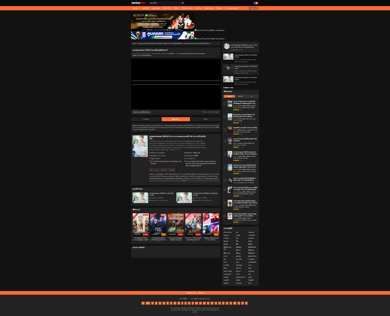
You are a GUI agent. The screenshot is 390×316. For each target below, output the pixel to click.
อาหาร (238, 274)
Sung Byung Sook (195, 166)
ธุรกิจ (234, 145)
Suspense (251, 232)
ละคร (234, 121)
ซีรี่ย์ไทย (240, 130)
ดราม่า (235, 107)
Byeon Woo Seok (197, 161)
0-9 (148, 303)
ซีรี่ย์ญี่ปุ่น (238, 247)
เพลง (156, 170)
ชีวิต (237, 241)
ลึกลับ (246, 194)
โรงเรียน (226, 283)
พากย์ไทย (243, 107)
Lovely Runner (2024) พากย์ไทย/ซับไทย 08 (205, 194)
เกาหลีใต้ (195, 156)
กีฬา (237, 238)
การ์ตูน (238, 235)
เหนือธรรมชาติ (240, 132)
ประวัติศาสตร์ (250, 130)
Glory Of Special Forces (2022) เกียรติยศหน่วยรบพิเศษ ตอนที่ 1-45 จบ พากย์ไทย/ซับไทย (245, 103)
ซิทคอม (226, 244)
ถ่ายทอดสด (251, 259)
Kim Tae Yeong (172, 161)
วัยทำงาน (238, 268)
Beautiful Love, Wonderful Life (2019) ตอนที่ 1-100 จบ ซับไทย (244, 116)
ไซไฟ (249, 283)
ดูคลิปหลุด (201, 293)
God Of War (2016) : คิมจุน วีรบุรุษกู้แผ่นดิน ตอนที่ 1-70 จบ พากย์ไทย (244, 215)
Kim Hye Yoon (190, 163)
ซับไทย (240, 106)
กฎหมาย (226, 235)
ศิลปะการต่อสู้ (227, 271)
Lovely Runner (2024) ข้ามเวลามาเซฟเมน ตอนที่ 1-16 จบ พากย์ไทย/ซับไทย (244, 46)
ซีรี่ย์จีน (244, 106)
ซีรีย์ (237, 244)
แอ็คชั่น (253, 107)
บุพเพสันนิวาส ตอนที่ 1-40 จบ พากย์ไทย (245, 128)
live (237, 232)
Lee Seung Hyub (201, 163)
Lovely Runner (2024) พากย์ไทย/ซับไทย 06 (161, 194)
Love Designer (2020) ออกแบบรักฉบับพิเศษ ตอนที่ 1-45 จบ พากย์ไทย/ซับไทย (245, 154)
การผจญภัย (241, 205)
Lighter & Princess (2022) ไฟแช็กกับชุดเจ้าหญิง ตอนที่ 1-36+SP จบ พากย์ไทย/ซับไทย (245, 167)
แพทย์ (250, 277)
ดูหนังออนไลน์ (252, 256)
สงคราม (249, 220)
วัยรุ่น (248, 107)
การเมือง (226, 238)
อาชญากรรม (227, 274)
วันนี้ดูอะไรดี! (253, 8)
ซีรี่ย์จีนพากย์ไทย (251, 106)
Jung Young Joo (210, 161)
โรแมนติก (171, 170)
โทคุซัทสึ (250, 280)
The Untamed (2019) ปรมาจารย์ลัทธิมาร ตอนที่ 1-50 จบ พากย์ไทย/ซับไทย (245, 189)
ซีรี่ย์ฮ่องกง (251, 250)
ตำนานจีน (236, 194)
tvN (198, 153)
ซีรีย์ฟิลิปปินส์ (252, 247)
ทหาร (239, 107)
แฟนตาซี (163, 170)
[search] (182, 3)
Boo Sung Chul (161, 161)
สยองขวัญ (251, 271)
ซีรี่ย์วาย (238, 250)
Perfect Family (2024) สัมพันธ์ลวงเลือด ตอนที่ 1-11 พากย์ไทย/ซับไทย (244, 179)
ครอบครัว (240, 143)
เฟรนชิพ (226, 277)
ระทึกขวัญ (251, 182)
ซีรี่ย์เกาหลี (245, 119)
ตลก (151, 170)
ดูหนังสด (238, 256)
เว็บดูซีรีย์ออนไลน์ (191, 293)
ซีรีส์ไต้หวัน (251, 253)
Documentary (228, 232)
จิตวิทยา (226, 241)
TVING (195, 153)
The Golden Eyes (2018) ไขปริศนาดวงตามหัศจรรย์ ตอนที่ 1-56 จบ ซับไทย (245, 202)
